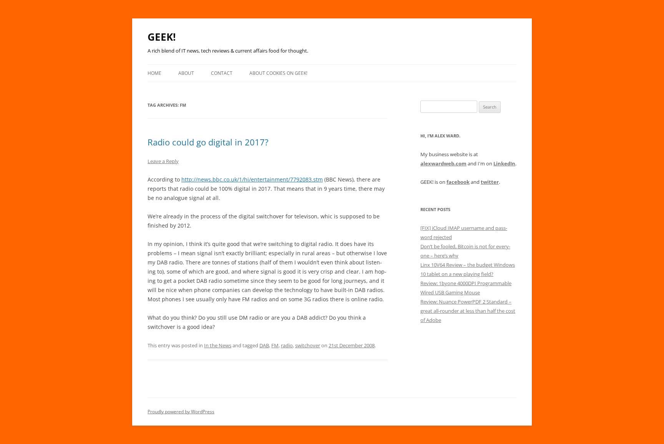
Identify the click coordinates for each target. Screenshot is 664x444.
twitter (490, 181)
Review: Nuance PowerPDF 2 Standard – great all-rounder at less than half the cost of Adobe (467, 311)
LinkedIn (504, 163)
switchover (307, 345)
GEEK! (162, 37)
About (186, 73)
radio (287, 345)
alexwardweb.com (443, 163)
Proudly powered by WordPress (181, 411)
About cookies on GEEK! (278, 73)
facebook (458, 181)
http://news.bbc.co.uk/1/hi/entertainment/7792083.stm (252, 179)
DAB (264, 345)
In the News (217, 345)
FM (275, 345)
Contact (221, 73)
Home (154, 73)
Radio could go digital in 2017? (208, 142)
